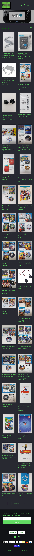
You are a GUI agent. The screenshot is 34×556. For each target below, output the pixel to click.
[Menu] (31, 5)
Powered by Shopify (23, 550)
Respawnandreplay (14, 550)
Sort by (4, 26)
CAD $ (21, 532)
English (12, 532)
